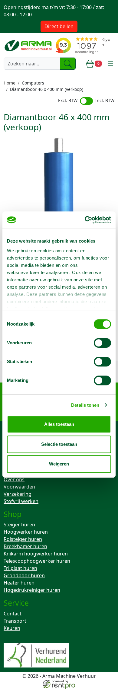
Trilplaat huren (20, 568)
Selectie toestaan (59, 444)
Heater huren (19, 582)
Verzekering (17, 494)
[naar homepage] (29, 45)
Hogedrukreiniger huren (32, 590)
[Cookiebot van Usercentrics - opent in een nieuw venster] (85, 220)
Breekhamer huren (25, 546)
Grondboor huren (24, 575)
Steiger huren (19, 524)
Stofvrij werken (21, 501)
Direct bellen (59, 26)
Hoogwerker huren (26, 531)
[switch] (102, 343)
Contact (12, 613)
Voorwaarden (19, 486)
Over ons (14, 479)
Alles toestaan (59, 424)
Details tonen (85, 405)
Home (9, 83)
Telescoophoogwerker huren (37, 561)
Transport (15, 621)
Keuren (12, 628)
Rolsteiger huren (23, 539)
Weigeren (59, 463)
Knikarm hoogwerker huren (36, 553)
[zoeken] (68, 64)
